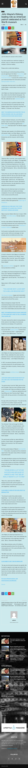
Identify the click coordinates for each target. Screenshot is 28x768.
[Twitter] (6, 27)
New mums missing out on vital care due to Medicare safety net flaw (17, 641)
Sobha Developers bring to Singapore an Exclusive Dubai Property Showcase (7, 604)
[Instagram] (12, 758)
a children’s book (14, 372)
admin (4, 24)
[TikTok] (15, 758)
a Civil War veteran (11, 216)
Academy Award (14, 329)
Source (3, 584)
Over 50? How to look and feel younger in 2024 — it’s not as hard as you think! (20, 604)
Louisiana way (8, 391)
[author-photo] (14, 618)
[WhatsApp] (12, 27)
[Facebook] (2, 27)
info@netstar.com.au (12, 748)
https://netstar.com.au (14, 622)
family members (5, 135)
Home (2, 9)
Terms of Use (20, 74)
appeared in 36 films (8, 266)
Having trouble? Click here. (8, 81)
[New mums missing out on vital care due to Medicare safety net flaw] (5, 641)
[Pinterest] (9, 27)
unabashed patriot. (19, 98)
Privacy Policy (4, 75)
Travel (6, 9)
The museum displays (7, 295)
